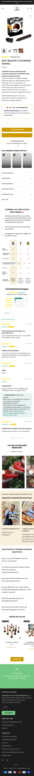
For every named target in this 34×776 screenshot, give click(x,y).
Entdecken (17, 659)
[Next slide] (31, 472)
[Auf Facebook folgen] (2, 760)
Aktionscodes (6, 755)
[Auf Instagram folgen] (7, 760)
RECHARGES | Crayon (11, 642)
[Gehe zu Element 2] (9, 50)
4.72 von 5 (21, 292)
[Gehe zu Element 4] (20, 50)
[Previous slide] (3, 472)
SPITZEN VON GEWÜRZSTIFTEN (12, 722)
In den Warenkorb (17, 130)
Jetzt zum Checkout (17, 135)
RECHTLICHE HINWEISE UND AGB (12, 752)
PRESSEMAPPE (6, 746)
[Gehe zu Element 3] (15, 50)
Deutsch (16, 764)
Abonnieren (8, 713)
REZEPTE (4, 728)
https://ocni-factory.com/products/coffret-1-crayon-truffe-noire (14, 413)
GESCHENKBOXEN (8, 725)
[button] (6, 57)
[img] (6, 324)
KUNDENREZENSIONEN (9, 740)
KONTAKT (5, 743)
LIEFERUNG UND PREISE (9, 737)
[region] (17, 675)
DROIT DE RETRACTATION (10, 749)
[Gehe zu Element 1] (4, 50)
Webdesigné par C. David (23, 768)
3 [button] (17, 438)
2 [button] (14, 438)
